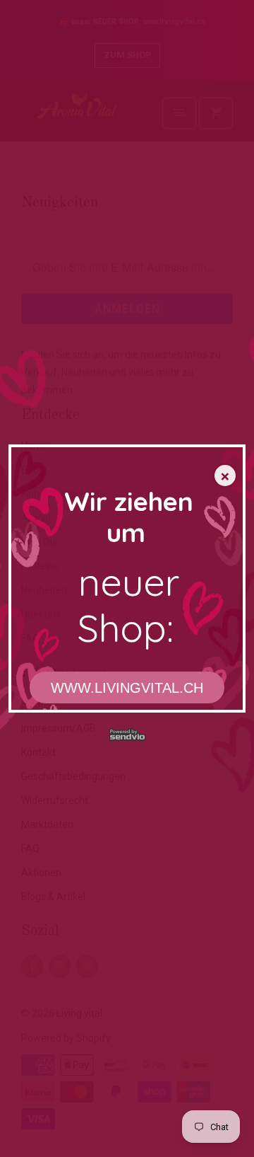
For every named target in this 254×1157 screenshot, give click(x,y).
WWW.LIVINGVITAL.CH (127, 688)
